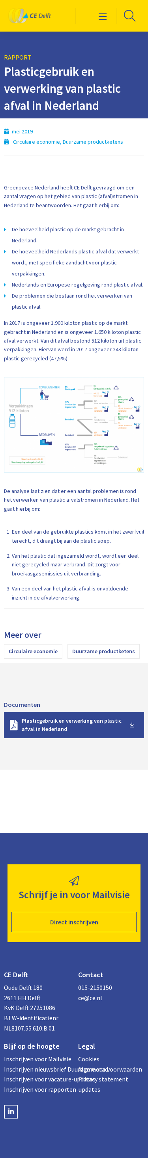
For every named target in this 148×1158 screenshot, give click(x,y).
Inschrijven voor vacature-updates (37, 1079)
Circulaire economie (33, 651)
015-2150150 (95, 987)
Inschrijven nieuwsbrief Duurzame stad (37, 1069)
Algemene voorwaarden (110, 1069)
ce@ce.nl (90, 998)
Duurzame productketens (103, 651)
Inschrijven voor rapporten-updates (37, 1089)
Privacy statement (103, 1079)
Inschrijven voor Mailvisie (37, 1059)
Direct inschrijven (74, 922)
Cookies (88, 1059)
